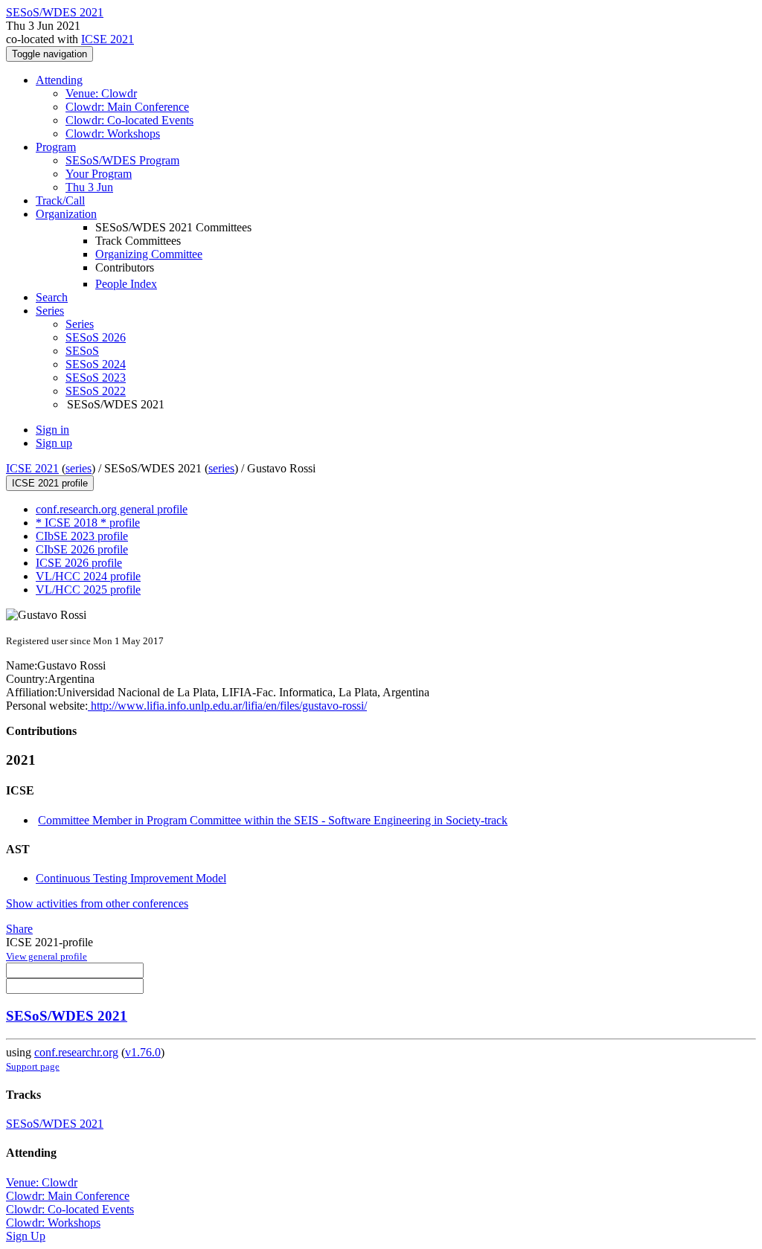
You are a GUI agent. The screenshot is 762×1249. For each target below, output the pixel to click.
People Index (126, 283)
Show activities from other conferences (97, 903)
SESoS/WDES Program (122, 160)
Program (56, 147)
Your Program (98, 173)
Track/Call (60, 200)
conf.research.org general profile (112, 509)
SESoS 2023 (95, 377)
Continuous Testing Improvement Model (131, 878)
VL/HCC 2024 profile (88, 576)
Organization (66, 214)
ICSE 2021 (107, 39)
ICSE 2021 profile (50, 483)
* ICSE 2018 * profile (88, 522)
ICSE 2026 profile (79, 562)
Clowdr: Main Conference (127, 106)
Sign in (52, 429)
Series (79, 324)
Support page (33, 1066)
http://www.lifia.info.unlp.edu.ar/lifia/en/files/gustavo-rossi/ (227, 705)
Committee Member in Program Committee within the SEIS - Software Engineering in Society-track (273, 820)
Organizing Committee (148, 254)
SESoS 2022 (95, 391)
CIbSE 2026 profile (82, 549)
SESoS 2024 (95, 364)
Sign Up (25, 1236)
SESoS (82, 350)
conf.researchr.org (76, 1052)
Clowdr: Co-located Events (129, 120)
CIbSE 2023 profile (82, 536)
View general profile (46, 956)
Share (19, 928)
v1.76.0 (143, 1052)
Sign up (54, 443)
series (78, 468)
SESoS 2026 (95, 337)
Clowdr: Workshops (112, 133)
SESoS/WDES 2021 (66, 1016)
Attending (59, 80)
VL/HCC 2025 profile (88, 589)
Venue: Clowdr (101, 93)
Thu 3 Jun (89, 187)
